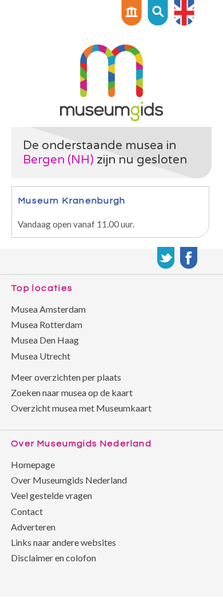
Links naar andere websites (63, 542)
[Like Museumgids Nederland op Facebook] (188, 258)
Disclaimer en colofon (53, 557)
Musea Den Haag (45, 339)
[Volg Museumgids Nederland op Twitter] (165, 258)
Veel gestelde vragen (51, 495)
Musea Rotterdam (46, 324)
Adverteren (33, 526)
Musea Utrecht (40, 355)
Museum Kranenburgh (72, 200)
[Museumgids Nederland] (111, 117)
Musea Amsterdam (48, 309)
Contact (27, 511)
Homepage (33, 464)
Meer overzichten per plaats (66, 377)
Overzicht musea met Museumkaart (81, 407)
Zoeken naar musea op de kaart (72, 392)
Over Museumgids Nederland (69, 479)
